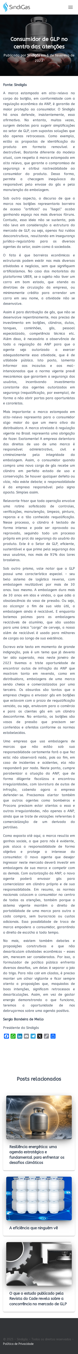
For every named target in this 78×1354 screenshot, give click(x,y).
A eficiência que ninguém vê (33, 1228)
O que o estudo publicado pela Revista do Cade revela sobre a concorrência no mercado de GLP (38, 1298)
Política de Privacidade (18, 1344)
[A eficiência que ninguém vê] (39, 1198)
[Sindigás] (18, 7)
